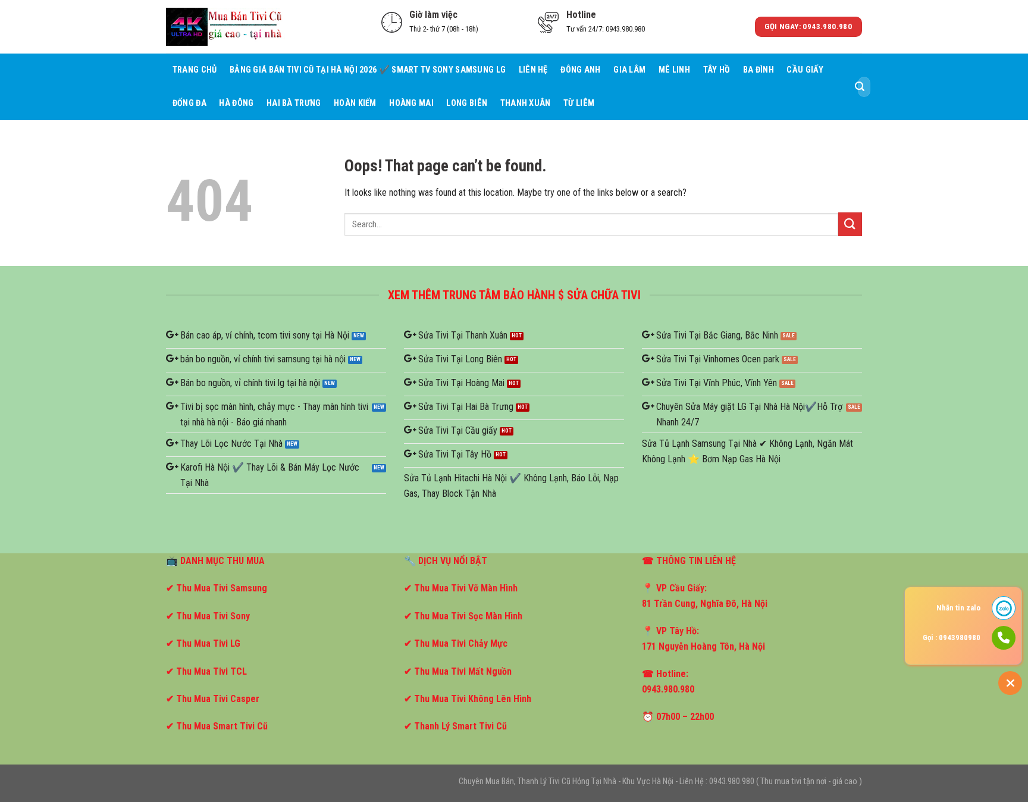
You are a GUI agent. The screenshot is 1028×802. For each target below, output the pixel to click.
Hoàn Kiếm (355, 103)
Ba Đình (758, 70)
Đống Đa (189, 103)
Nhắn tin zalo (958, 607)
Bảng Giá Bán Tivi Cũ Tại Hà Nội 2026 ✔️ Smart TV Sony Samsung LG (368, 70)
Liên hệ (533, 70)
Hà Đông (236, 103)
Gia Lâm (629, 70)
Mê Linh (674, 70)
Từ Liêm (578, 103)
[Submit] (860, 87)
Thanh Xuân (525, 103)
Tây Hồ (717, 70)
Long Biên (466, 103)
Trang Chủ (195, 70)
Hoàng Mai (411, 103)
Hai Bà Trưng (294, 103)
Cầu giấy (804, 70)
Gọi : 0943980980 (951, 637)
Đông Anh (580, 70)
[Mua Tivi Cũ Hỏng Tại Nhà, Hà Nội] (225, 26)
